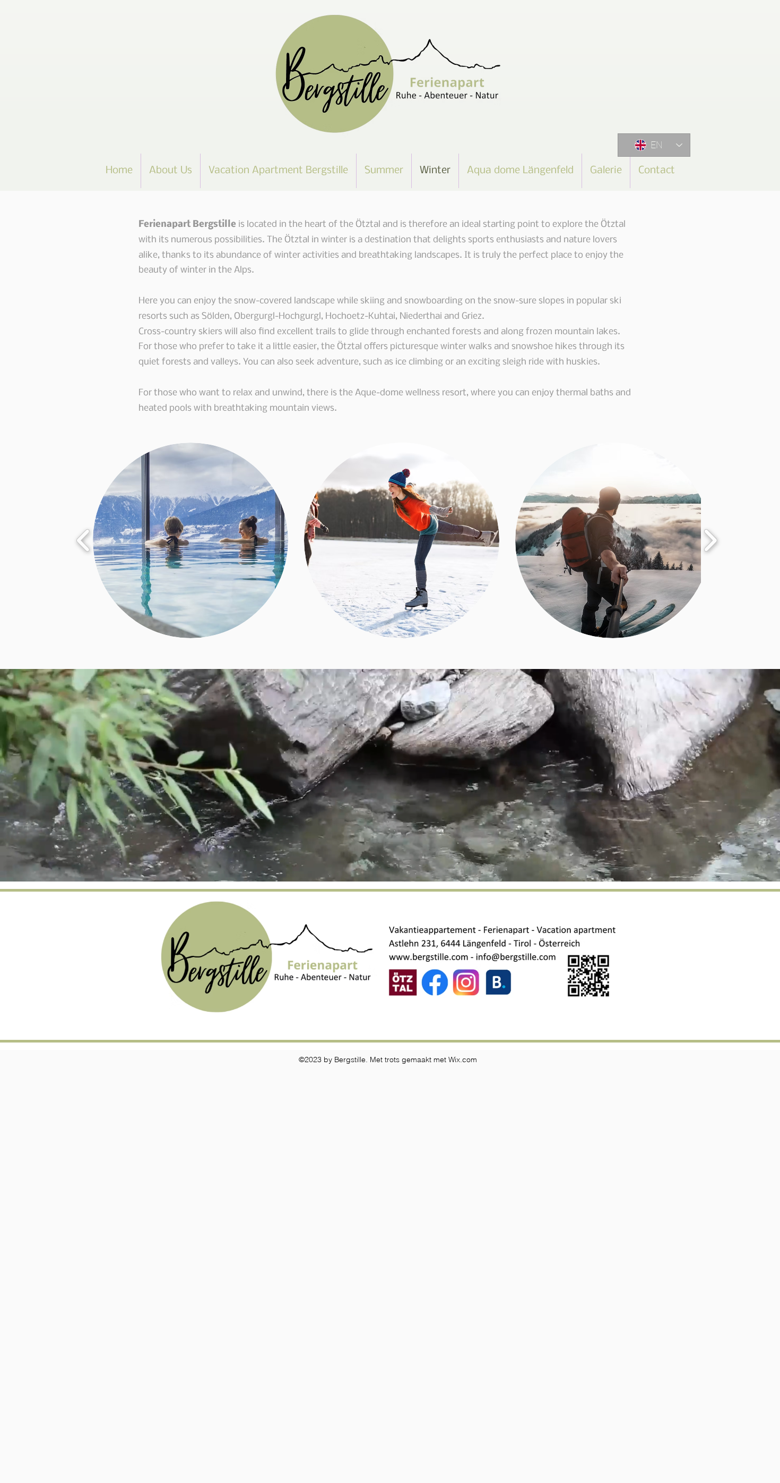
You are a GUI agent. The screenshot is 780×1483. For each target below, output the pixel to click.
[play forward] (710, 540)
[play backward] (84, 540)
